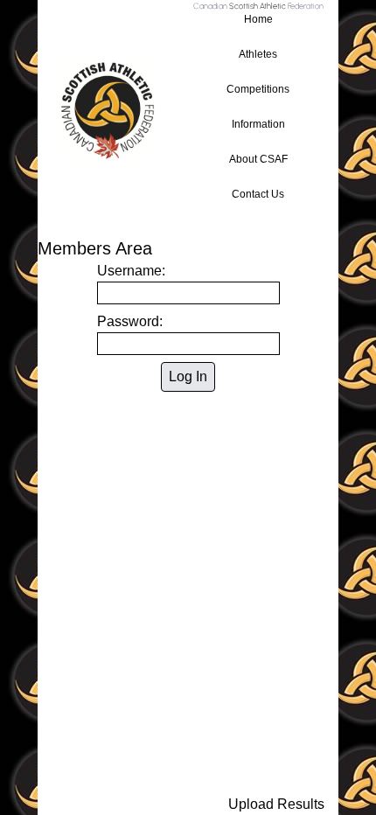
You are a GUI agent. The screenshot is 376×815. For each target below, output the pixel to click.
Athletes (258, 54)
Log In (188, 376)
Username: (131, 270)
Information (258, 124)
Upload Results (276, 804)
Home (258, 19)
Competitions (257, 89)
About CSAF (258, 159)
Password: (130, 321)
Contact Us (258, 194)
